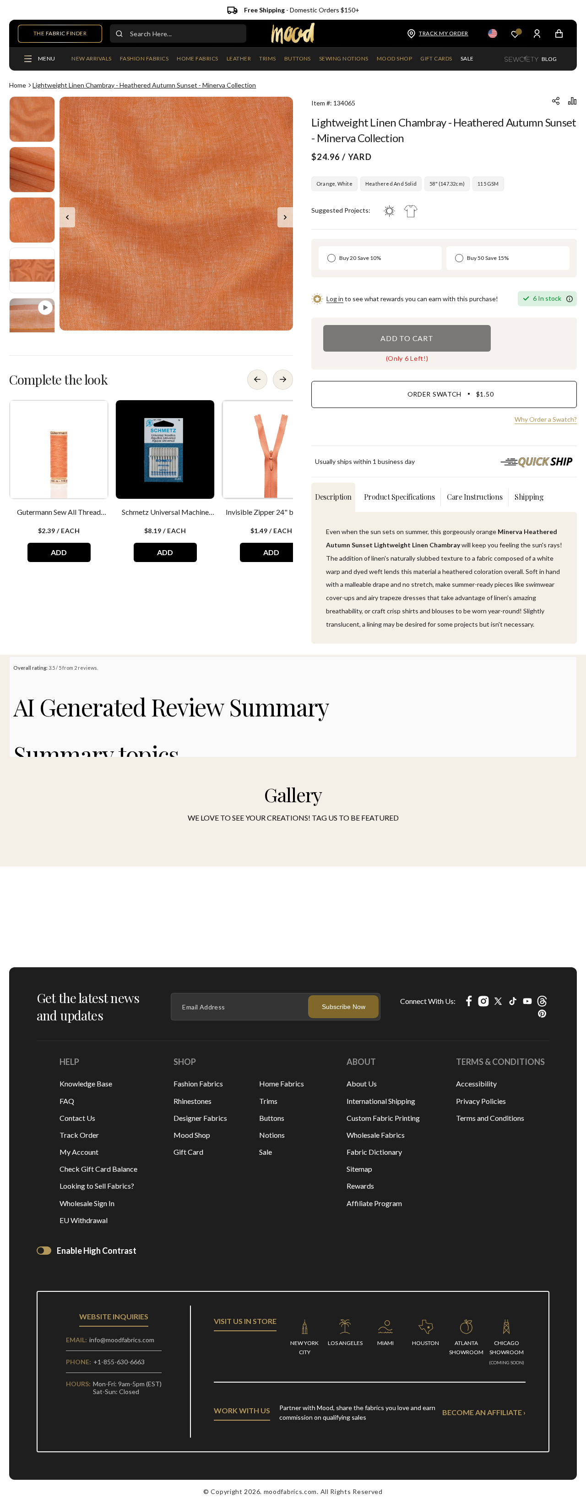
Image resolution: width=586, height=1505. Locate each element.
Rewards (360, 1185)
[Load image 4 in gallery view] (32, 270)
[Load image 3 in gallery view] (32, 220)
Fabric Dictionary (374, 1151)
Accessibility (476, 1083)
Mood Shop (192, 1134)
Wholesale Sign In (87, 1203)
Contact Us (77, 1118)
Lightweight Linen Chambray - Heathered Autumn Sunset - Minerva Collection (144, 85)
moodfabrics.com (290, 1491)
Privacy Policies (481, 1101)
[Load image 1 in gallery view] (32, 119)
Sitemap (359, 1168)
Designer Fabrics (200, 1118)
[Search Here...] (119, 33)
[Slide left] (67, 217)
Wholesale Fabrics (376, 1134)
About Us (362, 1083)
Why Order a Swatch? (546, 419)
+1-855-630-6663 (119, 1362)
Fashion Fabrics (198, 1083)
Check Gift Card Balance (98, 1168)
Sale (265, 1151)
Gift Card (188, 1151)
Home (17, 85)
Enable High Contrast (96, 1251)
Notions (272, 1134)
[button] (144, 59)
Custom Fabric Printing (383, 1118)
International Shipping (381, 1101)
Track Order (79, 1134)
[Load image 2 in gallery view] (32, 170)
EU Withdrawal (84, 1220)
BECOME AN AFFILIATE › (484, 1412)
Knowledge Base (86, 1083)
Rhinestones (193, 1101)
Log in (334, 299)
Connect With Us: (428, 1001)
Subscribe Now (343, 1006)
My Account (79, 1151)
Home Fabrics (281, 1083)
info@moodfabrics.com (121, 1340)
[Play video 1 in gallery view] (32, 321)
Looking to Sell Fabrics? (97, 1185)
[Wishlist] (515, 33)
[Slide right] (285, 217)
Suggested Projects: (340, 210)
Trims (268, 1101)
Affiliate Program (374, 1203)
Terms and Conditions (490, 1118)
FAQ (67, 1101)
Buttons (271, 1118)
